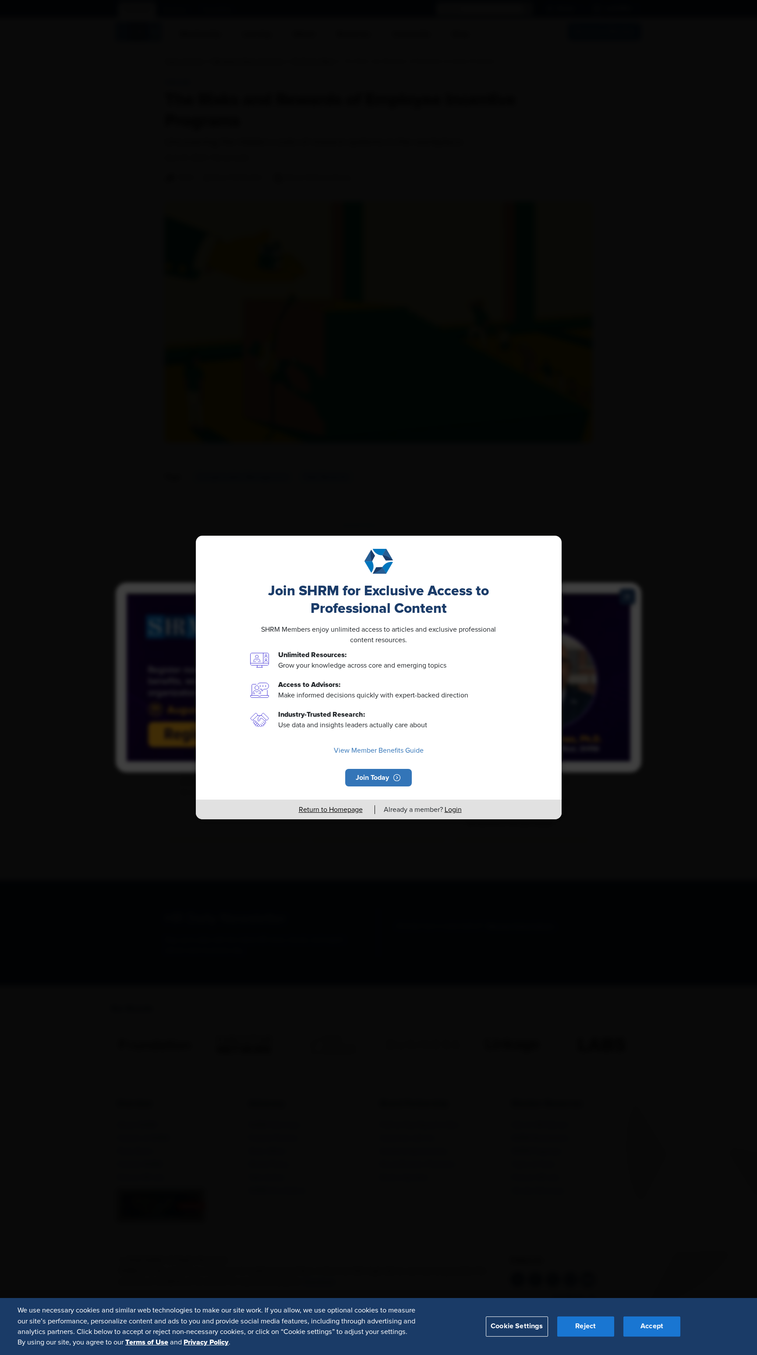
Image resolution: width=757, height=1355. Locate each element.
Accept (651, 1326)
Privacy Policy (206, 1342)
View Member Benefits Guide (379, 750)
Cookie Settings (517, 1326)
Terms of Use (146, 1342)
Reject (585, 1326)
